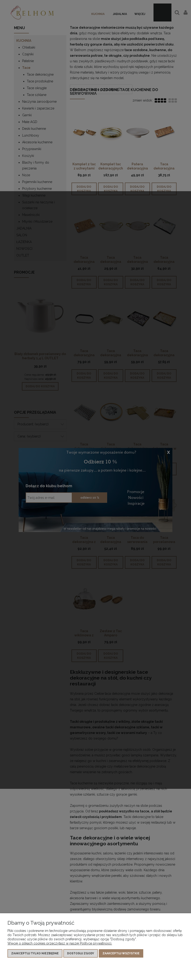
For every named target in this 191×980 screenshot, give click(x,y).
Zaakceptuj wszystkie (121, 953)
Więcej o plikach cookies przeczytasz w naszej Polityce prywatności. (59, 943)
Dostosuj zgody (80, 953)
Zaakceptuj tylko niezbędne (35, 953)
